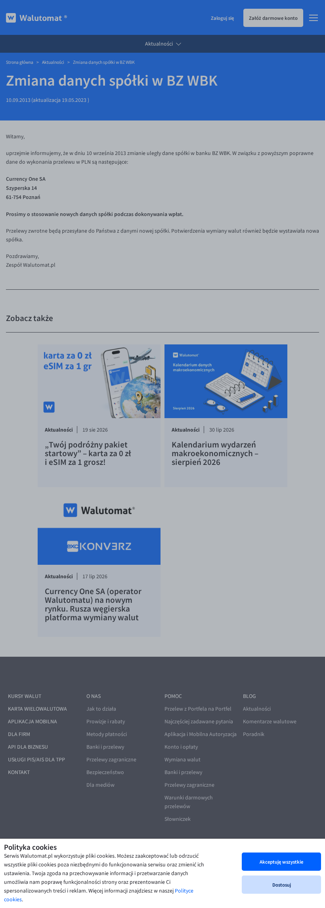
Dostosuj (281, 884)
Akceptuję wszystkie (281, 861)
